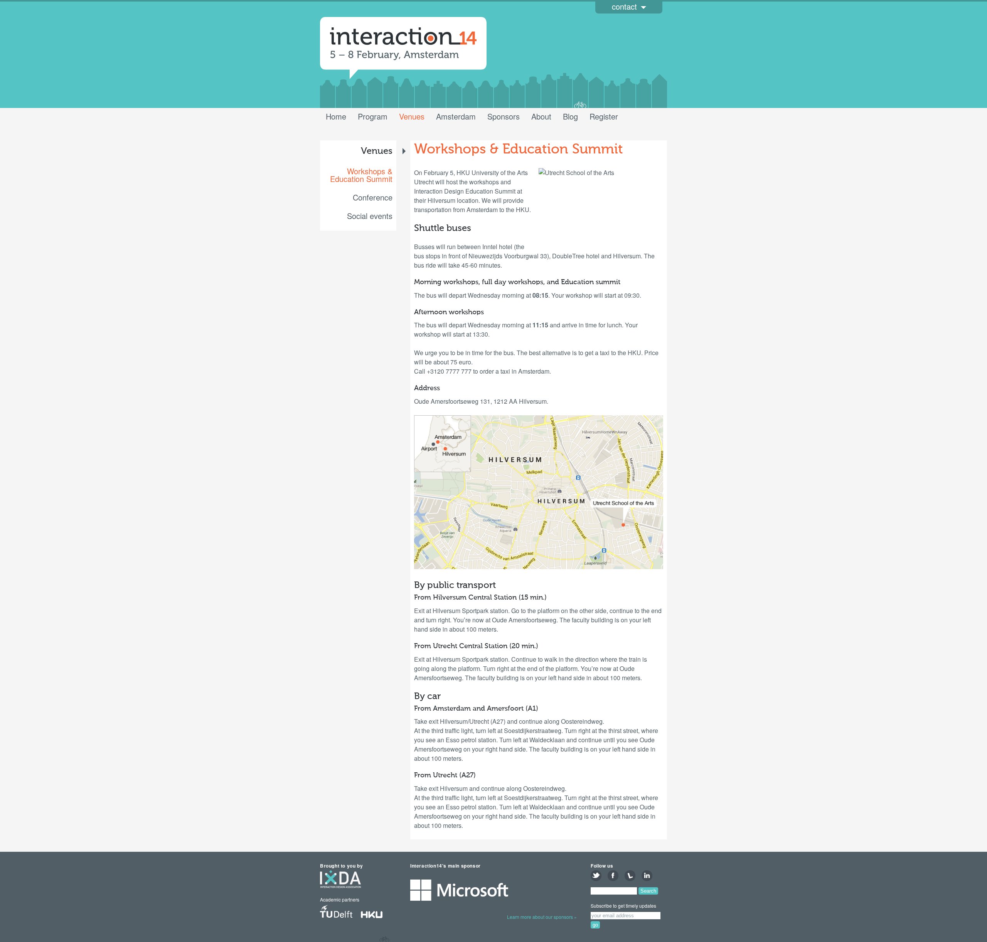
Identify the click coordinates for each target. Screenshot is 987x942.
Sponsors (503, 116)
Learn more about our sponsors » (542, 916)
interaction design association (340, 882)
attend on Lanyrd (630, 875)
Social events (369, 216)
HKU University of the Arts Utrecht (376, 912)
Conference (372, 197)
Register (604, 116)
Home (336, 116)
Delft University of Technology (336, 912)
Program (372, 116)
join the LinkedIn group (647, 875)
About (541, 116)
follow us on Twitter (596, 875)
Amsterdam (456, 116)
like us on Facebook (613, 875)
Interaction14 (403, 43)
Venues (411, 116)
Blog (570, 116)
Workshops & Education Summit (361, 175)
